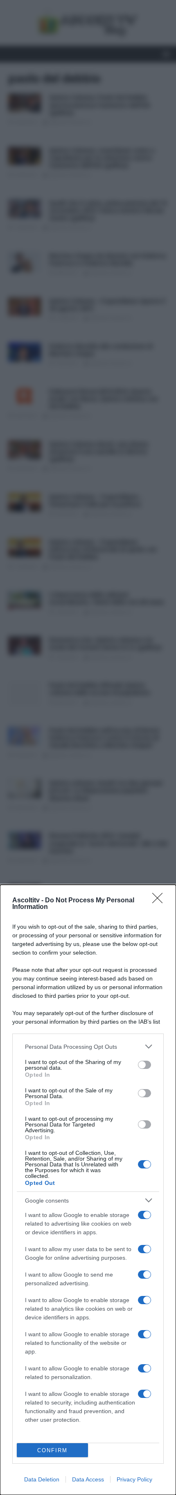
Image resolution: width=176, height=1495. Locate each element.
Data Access (88, 1479)
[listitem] (88, 1046)
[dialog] (88, 1190)
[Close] (160, 901)
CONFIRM (52, 1450)
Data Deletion (41, 1479)
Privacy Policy (134, 1479)
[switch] (144, 1065)
